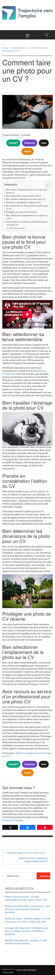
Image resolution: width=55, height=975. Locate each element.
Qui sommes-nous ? (17, 228)
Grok (43, 142)
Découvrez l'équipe (12, 820)
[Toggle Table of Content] (46, 185)
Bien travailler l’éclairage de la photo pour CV (25, 199)
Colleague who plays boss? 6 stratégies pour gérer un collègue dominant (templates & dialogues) (26, 931)
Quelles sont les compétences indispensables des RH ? (33, 860)
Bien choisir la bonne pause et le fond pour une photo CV (26, 191)
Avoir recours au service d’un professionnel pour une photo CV (26, 223)
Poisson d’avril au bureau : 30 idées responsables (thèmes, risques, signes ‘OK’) (26, 898)
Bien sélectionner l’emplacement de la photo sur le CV (27, 217)
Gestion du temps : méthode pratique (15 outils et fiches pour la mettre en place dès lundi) (27, 920)
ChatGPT (13, 142)
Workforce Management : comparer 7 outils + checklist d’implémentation (27, 942)
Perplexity (29, 142)
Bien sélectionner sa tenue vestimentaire (23, 196)
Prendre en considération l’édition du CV (23, 202)
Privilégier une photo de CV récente (21, 212)
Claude (27, 151)
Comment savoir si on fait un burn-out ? (26, 852)
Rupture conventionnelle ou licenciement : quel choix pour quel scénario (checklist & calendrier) (27, 909)
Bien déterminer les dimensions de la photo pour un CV (27, 207)
